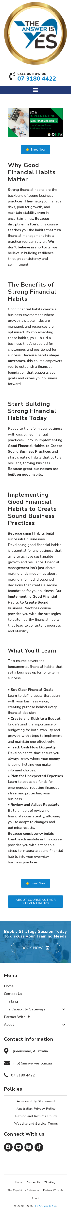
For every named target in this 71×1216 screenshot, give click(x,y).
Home (19, 1182)
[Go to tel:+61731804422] (35, 78)
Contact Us (34, 1182)
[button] (35, 948)
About (35, 1198)
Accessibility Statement (36, 1101)
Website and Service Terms (36, 1123)
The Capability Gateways (23, 1190)
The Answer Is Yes (45, 1206)
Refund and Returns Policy (36, 1116)
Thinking (50, 1182)
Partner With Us (53, 1190)
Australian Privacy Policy (36, 1109)
